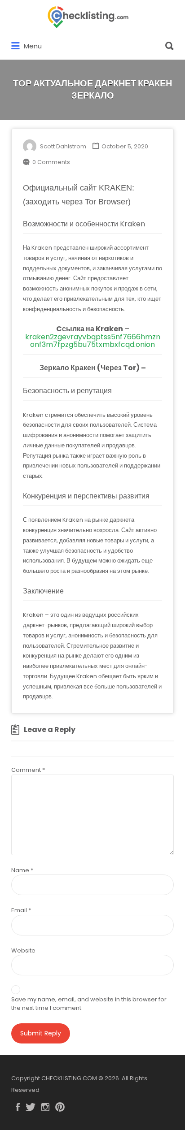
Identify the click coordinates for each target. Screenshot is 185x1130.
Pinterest (60, 1107)
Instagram (45, 1107)
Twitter (30, 1107)
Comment (28, 770)
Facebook (18, 1107)
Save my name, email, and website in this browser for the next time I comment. (89, 1004)
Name (22, 870)
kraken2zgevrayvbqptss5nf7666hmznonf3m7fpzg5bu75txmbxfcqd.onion (92, 341)
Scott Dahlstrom (63, 146)
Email (21, 910)
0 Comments (51, 162)
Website (23, 950)
